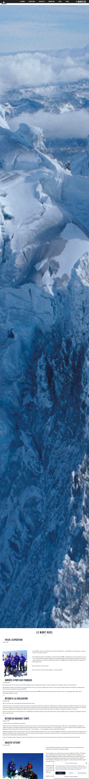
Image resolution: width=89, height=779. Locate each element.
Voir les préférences (82, 773)
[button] (86, 763)
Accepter (60, 773)
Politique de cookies (67, 776)
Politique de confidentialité (73, 776)
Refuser (71, 773)
